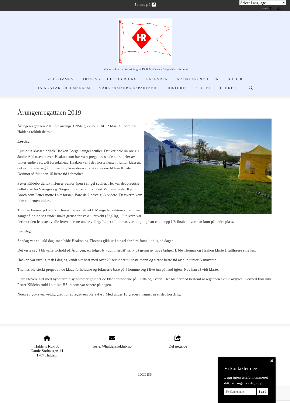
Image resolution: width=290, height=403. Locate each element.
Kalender (157, 79)
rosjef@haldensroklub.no (112, 346)
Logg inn (145, 374)
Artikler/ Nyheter (198, 79)
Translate (276, 8)
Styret (203, 88)
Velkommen (60, 79)
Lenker (228, 88)
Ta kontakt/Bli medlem (63, 88)
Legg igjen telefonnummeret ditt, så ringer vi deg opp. (246, 380)
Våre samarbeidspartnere (129, 88)
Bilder (235, 79)
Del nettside (178, 346)
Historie (177, 88)
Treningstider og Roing (109, 79)
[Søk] (250, 88)
